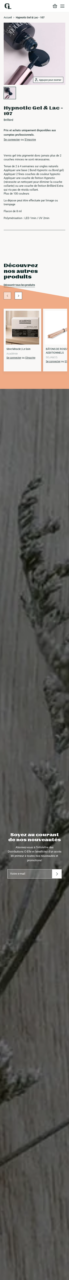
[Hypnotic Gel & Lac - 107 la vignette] (10, 93)
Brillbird (8, 120)
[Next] (18, 295)
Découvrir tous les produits (19, 284)
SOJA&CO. (52, 357)
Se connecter (12, 139)
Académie (12, 353)
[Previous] (7, 295)
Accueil (8, 17)
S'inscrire (30, 139)
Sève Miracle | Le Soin (18, 348)
